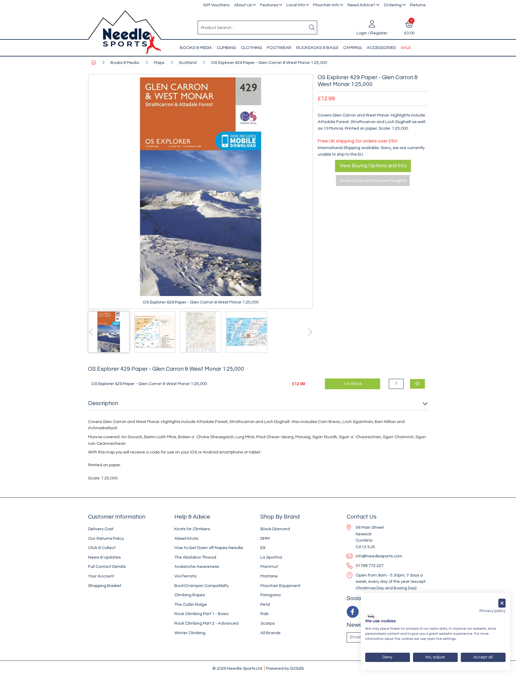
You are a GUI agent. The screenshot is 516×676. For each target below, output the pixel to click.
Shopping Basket (104, 585)
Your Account (101, 576)
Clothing (251, 47)
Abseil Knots (186, 538)
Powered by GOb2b (285, 668)
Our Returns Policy (106, 538)
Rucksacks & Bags (317, 47)
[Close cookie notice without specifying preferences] (502, 603)
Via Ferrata (185, 576)
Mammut (269, 566)
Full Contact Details (107, 566)
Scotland (187, 62)
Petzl (265, 604)
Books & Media (196, 47)
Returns (418, 5)
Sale (406, 47)
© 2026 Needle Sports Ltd (237, 668)
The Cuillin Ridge (190, 604)
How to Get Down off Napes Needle (208, 547)
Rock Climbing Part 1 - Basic (201, 613)
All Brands (270, 633)
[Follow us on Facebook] (353, 612)
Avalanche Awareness (196, 566)
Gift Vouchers (216, 5)
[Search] (312, 27)
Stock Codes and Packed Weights (373, 180)
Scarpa (267, 623)
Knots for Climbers (192, 529)
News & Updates (104, 557)
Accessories (381, 47)
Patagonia (270, 595)
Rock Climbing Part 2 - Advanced (206, 623)
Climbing (226, 47)
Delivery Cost (100, 529)
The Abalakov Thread (195, 557)
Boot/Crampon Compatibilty (201, 585)
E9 (262, 547)
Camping (352, 47)
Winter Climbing (189, 633)
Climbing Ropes (189, 595)
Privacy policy (493, 611)
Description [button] (103, 403)
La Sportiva (271, 557)
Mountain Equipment (280, 585)
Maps (159, 62)
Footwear (279, 47)
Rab (264, 613)
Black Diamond (275, 529)
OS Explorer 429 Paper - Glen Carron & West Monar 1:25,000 (269, 62)
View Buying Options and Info (373, 165)
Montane (269, 576)
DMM (265, 538)
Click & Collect (102, 547)
